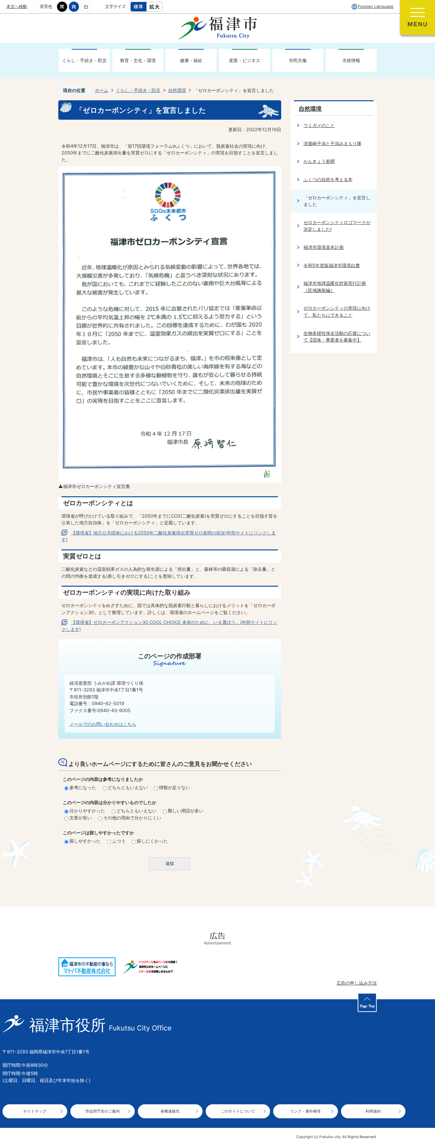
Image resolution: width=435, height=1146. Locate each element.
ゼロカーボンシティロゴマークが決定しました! (336, 226)
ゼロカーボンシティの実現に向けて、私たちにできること (336, 311)
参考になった (82, 787)
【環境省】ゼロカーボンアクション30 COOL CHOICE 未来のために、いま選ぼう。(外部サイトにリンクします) (169, 625)
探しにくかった (152, 841)
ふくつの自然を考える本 (328, 179)
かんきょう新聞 (319, 161)
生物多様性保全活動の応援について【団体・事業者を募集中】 (336, 336)
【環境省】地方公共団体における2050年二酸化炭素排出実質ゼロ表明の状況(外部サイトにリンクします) (168, 536)
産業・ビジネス (244, 60)
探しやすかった (85, 841)
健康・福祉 (191, 60)
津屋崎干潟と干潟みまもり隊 (332, 143)
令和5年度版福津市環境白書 (331, 265)
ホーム (101, 90)
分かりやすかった (87, 810)
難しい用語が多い (185, 810)
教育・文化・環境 (138, 60)
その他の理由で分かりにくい (132, 817)
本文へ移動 (16, 6)
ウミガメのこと (319, 125)
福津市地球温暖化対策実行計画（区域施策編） (334, 286)
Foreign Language (376, 6)
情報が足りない (174, 787)
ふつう (118, 841)
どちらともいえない (128, 787)
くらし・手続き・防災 (84, 60)
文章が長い (80, 817)
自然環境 (177, 90)
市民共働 (298, 60)
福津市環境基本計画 (323, 247)
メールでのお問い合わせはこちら (102, 724)
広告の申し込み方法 (357, 983)
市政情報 (351, 60)
